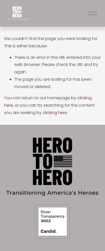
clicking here (55, 113)
